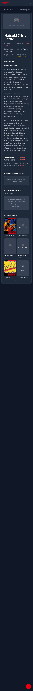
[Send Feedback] (28, 686)
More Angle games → (25, 10)
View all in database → (22, 158)
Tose (27, 43)
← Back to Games (7, 10)
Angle (7, 45)
